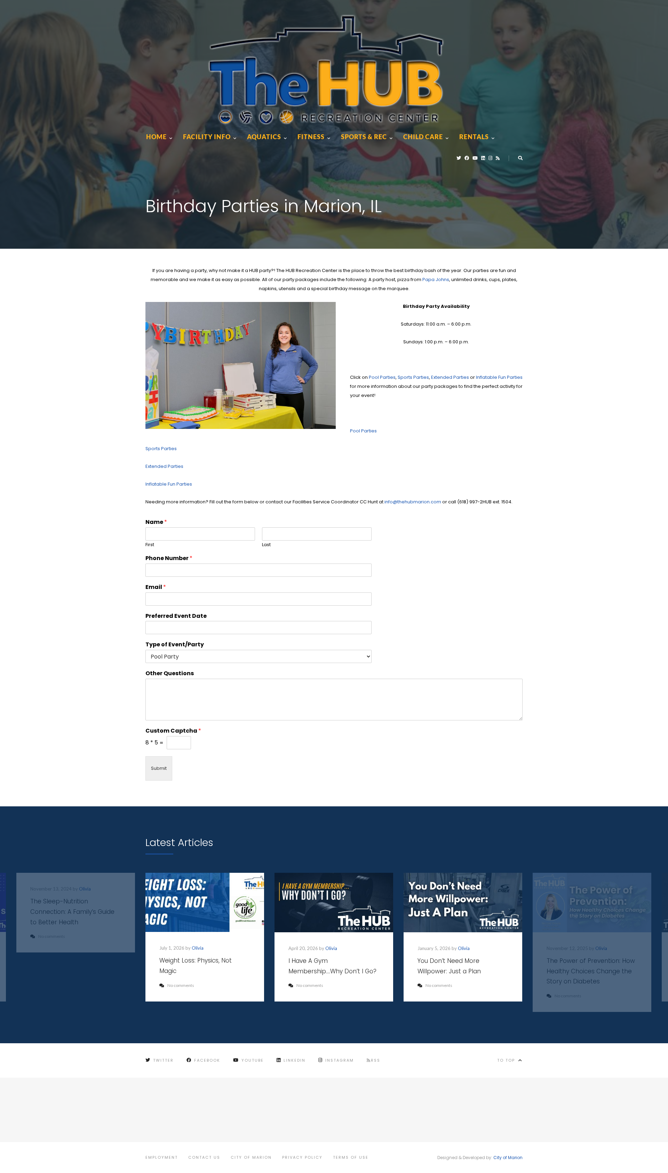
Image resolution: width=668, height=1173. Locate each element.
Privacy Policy (302, 1157)
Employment (161, 1157)
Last (266, 545)
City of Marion (251, 1157)
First (149, 545)
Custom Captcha (173, 731)
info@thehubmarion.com (412, 501)
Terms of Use (350, 1157)
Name (156, 522)
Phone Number (168, 558)
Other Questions (169, 673)
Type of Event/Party (174, 644)
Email (155, 587)
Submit (159, 768)
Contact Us (204, 1157)
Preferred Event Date (176, 616)
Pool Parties (382, 377)
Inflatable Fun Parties (499, 377)
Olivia (198, 948)
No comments (180, 985)
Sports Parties (413, 377)
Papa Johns (435, 279)
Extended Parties (450, 377)
